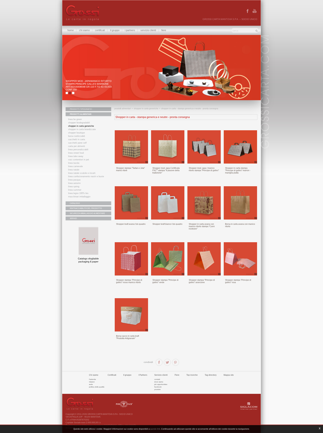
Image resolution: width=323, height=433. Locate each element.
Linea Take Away (75, 156)
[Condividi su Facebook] (159, 362)
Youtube (157, 389)
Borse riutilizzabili (76, 136)
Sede (91, 384)
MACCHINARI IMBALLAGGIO (79, 196)
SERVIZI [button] (73, 218)
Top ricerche (192, 375)
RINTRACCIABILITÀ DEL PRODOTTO (86, 208)
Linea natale (73, 169)
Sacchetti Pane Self (77, 143)
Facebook (158, 387)
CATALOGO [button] (75, 203)
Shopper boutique (76, 132)
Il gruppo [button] (114, 30)
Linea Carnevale (75, 166)
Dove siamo (158, 382)
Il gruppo (127, 375)
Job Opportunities (160, 384)
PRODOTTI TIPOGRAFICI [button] (81, 109)
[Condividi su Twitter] (167, 362)
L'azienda (92, 379)
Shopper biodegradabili (79, 122)
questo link (155, 429)
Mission (92, 382)
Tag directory (211, 375)
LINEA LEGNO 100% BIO (78, 193)
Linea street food (76, 153)
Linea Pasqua (74, 180)
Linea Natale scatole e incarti (81, 173)
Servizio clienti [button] (148, 30)
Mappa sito (229, 375)
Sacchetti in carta (76, 139)
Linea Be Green (75, 119)
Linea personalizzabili (78, 149)
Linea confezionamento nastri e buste (86, 176)
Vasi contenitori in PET (78, 159)
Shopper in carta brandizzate (82, 129)
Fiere (163, 30)
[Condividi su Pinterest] (175, 362)
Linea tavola (73, 163)
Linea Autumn (74, 183)
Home (70, 30)
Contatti (157, 379)
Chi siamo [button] (84, 30)
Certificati (100, 30)
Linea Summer (74, 190)
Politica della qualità (96, 387)
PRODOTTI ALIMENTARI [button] (80, 114)
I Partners (130, 30)
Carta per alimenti (76, 146)
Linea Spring (73, 186)
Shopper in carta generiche (81, 126)
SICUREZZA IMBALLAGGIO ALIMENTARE (87, 213)
